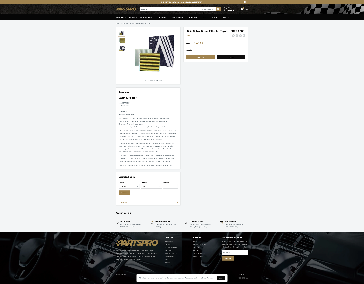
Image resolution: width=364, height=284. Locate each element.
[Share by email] (244, 35)
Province (144, 182)
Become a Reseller (199, 244)
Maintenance (162, 17)
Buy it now (231, 57)
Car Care (132, 17)
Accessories (120, 17)
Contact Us (197, 250)
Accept (221, 278)
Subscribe (228, 258)
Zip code (166, 182)
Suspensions (193, 17)
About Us (196, 247)
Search (195, 241)
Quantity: (189, 50)
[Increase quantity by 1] (206, 50)
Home (117, 23)
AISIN (188, 35)
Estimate (124, 193)
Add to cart (200, 57)
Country (121, 182)
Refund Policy (122, 202)
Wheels (214, 17)
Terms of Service (199, 253)
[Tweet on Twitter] (240, 35)
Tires (204, 17)
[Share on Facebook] (233, 35)
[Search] (218, 9)
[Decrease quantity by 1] (196, 50)
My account (228, 10)
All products (124, 23)
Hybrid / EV (226, 17)
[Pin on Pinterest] (237, 35)
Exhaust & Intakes (146, 17)
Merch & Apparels (177, 17)
